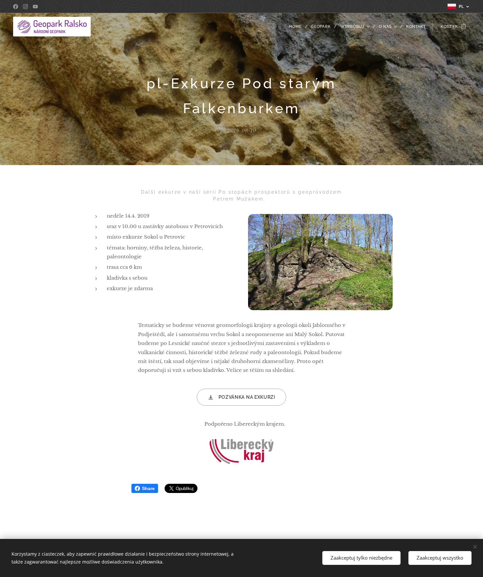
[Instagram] (25, 6)
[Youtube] (35, 6)
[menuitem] (298, 26)
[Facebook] (16, 6)
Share (148, 488)
